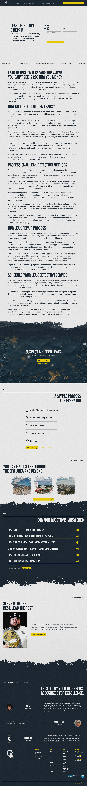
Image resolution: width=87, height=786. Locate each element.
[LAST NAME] (70, 27)
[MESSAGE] (62, 38)
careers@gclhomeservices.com (37, 631)
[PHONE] (54, 30)
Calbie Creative (18, 782)
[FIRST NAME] (54, 27)
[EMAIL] (70, 30)
